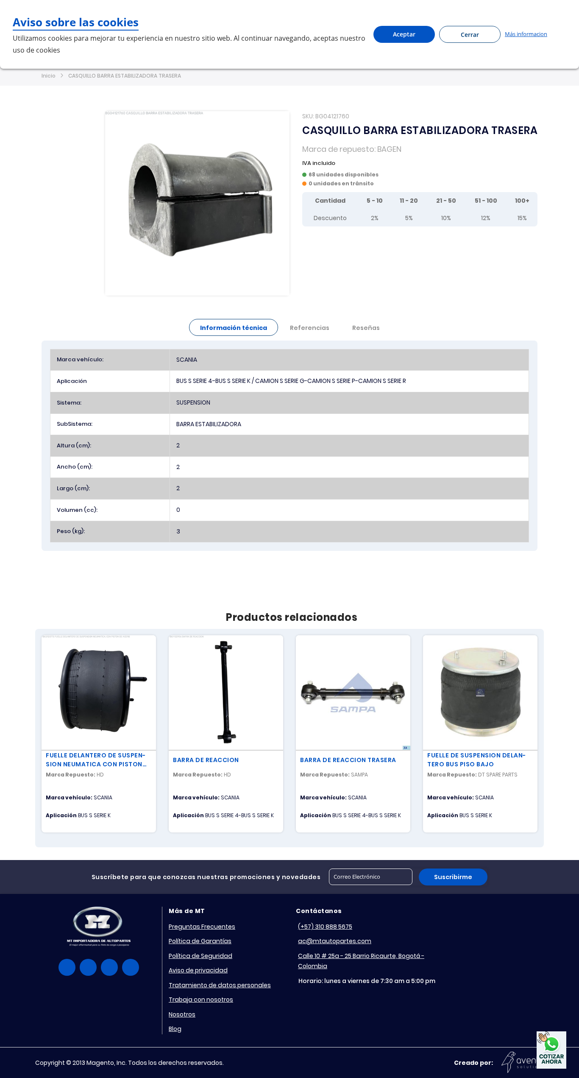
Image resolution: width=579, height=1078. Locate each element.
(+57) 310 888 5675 (325, 926)
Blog (175, 1029)
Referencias (309, 328)
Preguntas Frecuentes (202, 926)
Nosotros (182, 1014)
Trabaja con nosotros (201, 999)
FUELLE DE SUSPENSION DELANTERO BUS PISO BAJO (476, 759)
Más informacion (526, 34)
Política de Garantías (200, 941)
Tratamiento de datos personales (220, 985)
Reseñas (366, 328)
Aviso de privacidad (198, 970)
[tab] (233, 327)
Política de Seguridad (200, 956)
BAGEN (389, 149)
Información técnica (233, 328)
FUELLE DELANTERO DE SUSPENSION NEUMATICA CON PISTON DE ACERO (95, 760)
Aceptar (404, 34)
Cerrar (470, 35)
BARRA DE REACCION (206, 760)
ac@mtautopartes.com (334, 941)
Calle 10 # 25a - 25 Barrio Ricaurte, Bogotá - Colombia (361, 961)
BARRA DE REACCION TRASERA (348, 760)
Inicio (49, 75)
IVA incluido (318, 163)
